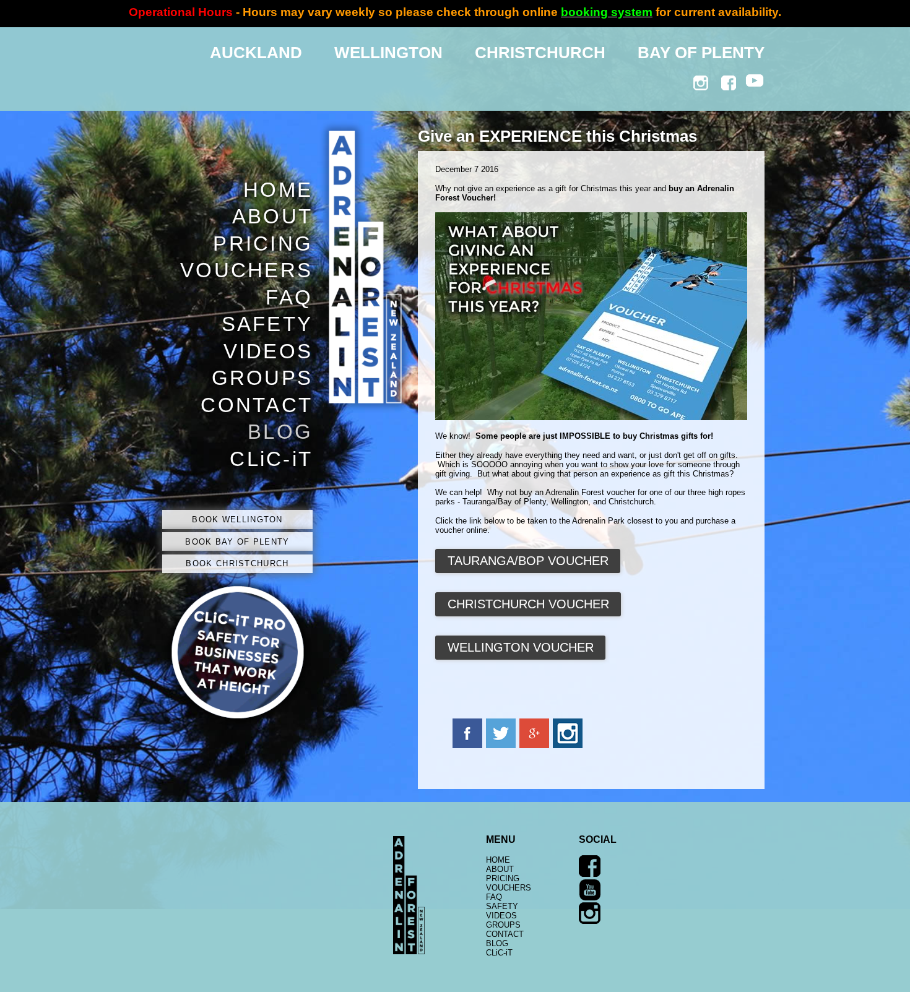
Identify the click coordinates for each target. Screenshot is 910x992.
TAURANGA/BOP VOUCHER (528, 560)
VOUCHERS (246, 270)
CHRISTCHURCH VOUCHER (528, 604)
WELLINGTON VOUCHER (521, 647)
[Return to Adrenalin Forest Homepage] (409, 951)
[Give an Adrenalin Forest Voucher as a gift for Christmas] (591, 417)
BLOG (280, 432)
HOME (278, 190)
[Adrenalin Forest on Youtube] (589, 897)
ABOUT (272, 216)
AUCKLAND (256, 52)
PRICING (263, 244)
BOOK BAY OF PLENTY (237, 541)
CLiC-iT (271, 459)
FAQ (289, 298)
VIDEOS (268, 351)
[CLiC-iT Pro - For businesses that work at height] (237, 721)
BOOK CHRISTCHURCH (237, 563)
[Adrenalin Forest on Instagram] (589, 921)
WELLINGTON (388, 52)
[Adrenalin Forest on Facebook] (589, 874)
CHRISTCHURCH (540, 52)
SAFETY (267, 324)
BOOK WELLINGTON (237, 519)
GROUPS (262, 378)
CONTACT (257, 405)
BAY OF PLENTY (701, 52)
